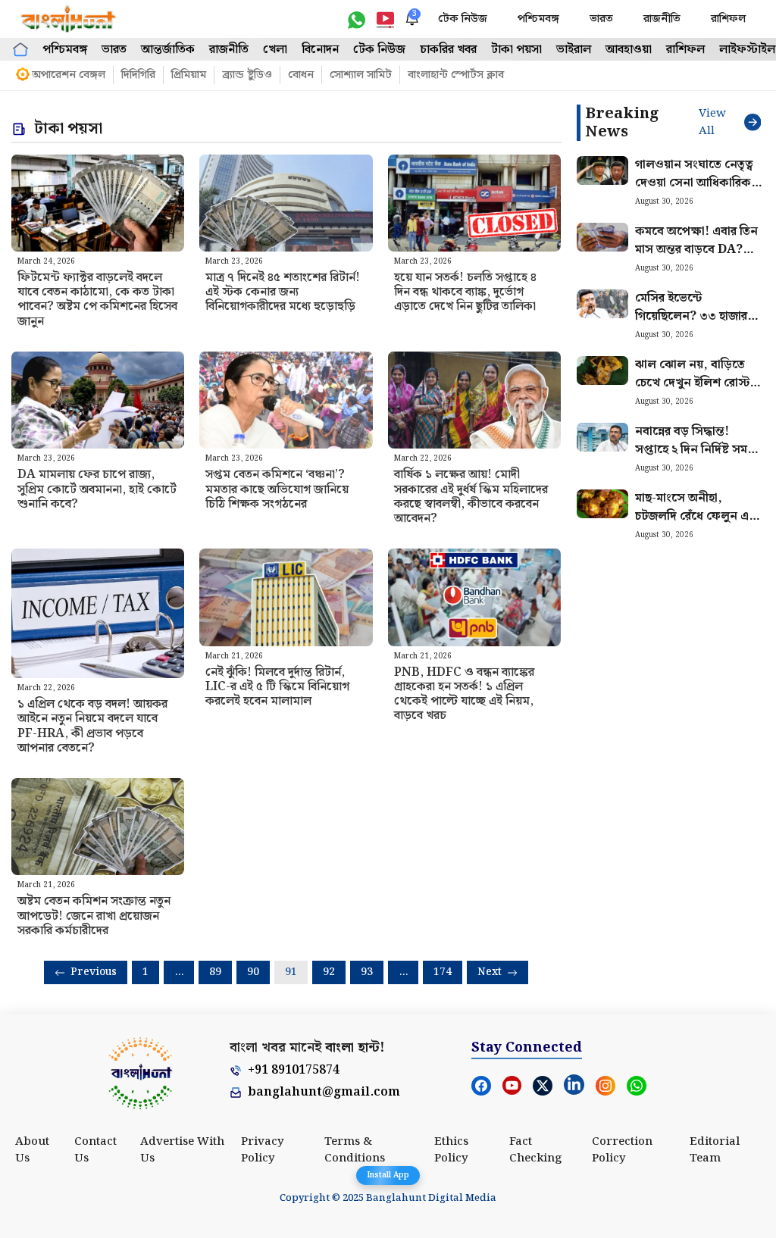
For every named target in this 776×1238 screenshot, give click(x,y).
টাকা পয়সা (516, 49)
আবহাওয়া (628, 49)
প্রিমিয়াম (188, 75)
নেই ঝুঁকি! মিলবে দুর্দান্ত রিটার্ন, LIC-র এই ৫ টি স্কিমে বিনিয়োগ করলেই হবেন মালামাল (277, 687)
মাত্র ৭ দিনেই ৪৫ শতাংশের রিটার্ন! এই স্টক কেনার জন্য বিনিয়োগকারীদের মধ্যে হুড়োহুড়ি (282, 292)
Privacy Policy (262, 1150)
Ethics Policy (451, 1150)
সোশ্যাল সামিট (361, 75)
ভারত (601, 19)
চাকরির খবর (448, 49)
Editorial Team (715, 1150)
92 (329, 972)
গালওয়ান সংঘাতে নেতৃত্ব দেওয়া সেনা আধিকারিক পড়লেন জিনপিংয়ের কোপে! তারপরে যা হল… (694, 192)
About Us (32, 1150)
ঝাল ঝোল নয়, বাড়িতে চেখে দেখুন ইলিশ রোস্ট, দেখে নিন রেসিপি (694, 383)
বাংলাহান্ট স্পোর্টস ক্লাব (456, 75)
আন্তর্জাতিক (168, 49)
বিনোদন (320, 49)
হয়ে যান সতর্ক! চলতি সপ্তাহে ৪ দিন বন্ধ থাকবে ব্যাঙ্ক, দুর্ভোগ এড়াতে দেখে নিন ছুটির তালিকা (465, 292)
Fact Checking (535, 1150)
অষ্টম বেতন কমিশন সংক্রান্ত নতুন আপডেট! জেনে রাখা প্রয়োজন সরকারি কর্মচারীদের (94, 915)
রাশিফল (728, 19)
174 (442, 972)
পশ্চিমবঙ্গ (538, 19)
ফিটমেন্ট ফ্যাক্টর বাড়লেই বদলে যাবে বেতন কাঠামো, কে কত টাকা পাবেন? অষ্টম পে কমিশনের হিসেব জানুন (97, 299)
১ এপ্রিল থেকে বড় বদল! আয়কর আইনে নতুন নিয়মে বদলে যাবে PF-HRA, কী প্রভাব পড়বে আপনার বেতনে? (92, 726)
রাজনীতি (662, 19)
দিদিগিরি (138, 75)
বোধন (301, 75)
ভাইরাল (573, 49)
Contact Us (95, 1150)
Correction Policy (622, 1150)
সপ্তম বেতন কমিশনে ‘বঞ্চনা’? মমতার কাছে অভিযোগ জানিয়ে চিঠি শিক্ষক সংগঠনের (277, 489)
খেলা (275, 49)
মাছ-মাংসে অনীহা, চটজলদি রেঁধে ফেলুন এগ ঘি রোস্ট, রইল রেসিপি (695, 516)
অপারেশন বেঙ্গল (68, 75)
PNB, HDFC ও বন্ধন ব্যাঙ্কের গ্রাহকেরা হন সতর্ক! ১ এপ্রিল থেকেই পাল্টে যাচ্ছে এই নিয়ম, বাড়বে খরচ (464, 694)
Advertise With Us (182, 1150)
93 (367, 972)
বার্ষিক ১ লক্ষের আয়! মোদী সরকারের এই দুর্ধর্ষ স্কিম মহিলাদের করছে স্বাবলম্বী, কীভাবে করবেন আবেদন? (471, 496)
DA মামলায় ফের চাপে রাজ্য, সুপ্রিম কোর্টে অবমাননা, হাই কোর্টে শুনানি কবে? (97, 489)
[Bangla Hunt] (69, 19)
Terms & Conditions (354, 1150)
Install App (388, 1175)
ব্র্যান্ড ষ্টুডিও (247, 75)
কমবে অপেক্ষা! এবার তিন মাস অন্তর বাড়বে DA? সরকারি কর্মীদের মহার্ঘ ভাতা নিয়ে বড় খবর (699, 258)
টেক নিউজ (462, 19)
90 (253, 972)
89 (215, 972)
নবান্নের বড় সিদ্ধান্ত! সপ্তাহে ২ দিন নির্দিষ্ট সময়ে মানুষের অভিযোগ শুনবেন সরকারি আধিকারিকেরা (697, 459)
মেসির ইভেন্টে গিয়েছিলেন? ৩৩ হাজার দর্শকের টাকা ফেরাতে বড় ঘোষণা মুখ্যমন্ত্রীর (695, 325)
